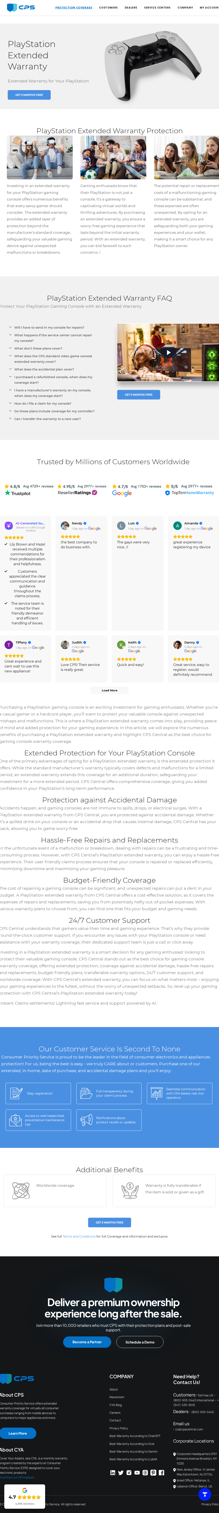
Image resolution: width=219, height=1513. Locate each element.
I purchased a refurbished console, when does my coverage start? (53, 380)
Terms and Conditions (79, 1236)
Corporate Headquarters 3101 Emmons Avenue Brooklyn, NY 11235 (197, 1458)
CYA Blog (116, 1405)
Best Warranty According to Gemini (133, 1451)
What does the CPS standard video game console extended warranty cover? (53, 359)
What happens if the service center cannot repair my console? (53, 338)
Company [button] (185, 7)
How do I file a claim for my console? (42, 403)
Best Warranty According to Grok (132, 1444)
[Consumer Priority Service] (21, 7)
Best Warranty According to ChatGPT (135, 1436)
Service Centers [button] (157, 7)
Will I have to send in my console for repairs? (49, 327)
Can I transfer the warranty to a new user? (47, 419)
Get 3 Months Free (29, 95)
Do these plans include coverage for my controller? (54, 411)
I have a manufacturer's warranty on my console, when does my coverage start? (52, 393)
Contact (115, 1420)
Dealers (131, 7)
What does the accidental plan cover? (44, 369)
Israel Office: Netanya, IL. (193, 1480)
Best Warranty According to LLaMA (133, 1459)
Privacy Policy (119, 1428)
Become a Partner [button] (87, 1342)
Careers (115, 1413)
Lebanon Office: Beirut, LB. (195, 1486)
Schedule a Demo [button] (140, 1342)
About (114, 1389)
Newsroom (117, 1397)
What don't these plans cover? (38, 348)
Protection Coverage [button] (73, 7)
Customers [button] (108, 7)
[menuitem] (73, 7)
